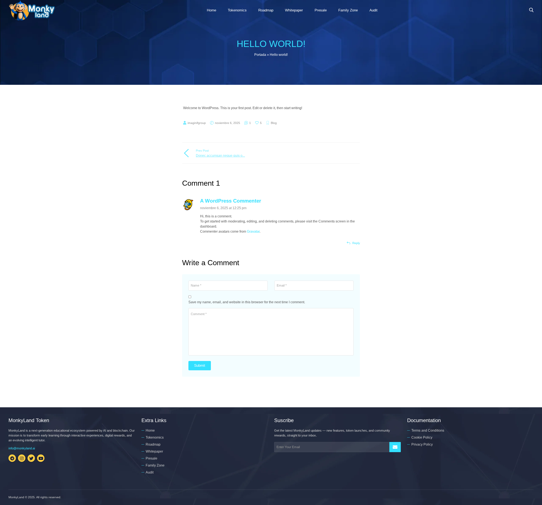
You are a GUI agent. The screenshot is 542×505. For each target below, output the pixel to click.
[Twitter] (31, 458)
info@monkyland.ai (21, 448)
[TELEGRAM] (12, 458)
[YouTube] (40, 458)
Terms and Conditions (427, 430)
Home (211, 10)
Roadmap (265, 10)
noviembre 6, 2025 (227, 123)
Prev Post (202, 150)
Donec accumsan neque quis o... (220, 155)
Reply (356, 243)
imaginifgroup (197, 123)
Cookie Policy (421, 437)
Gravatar (253, 231)
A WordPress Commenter (230, 201)
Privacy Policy (422, 444)
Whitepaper (294, 10)
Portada (260, 54)
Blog (274, 123)
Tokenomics (237, 10)
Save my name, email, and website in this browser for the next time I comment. (246, 302)
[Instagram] (21, 458)
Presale (321, 10)
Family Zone (348, 10)
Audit (373, 10)
